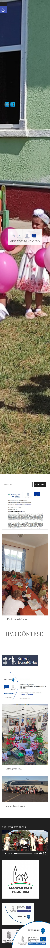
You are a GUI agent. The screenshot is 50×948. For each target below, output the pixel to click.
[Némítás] (40, 853)
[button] (3, 9)
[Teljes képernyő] (44, 853)
